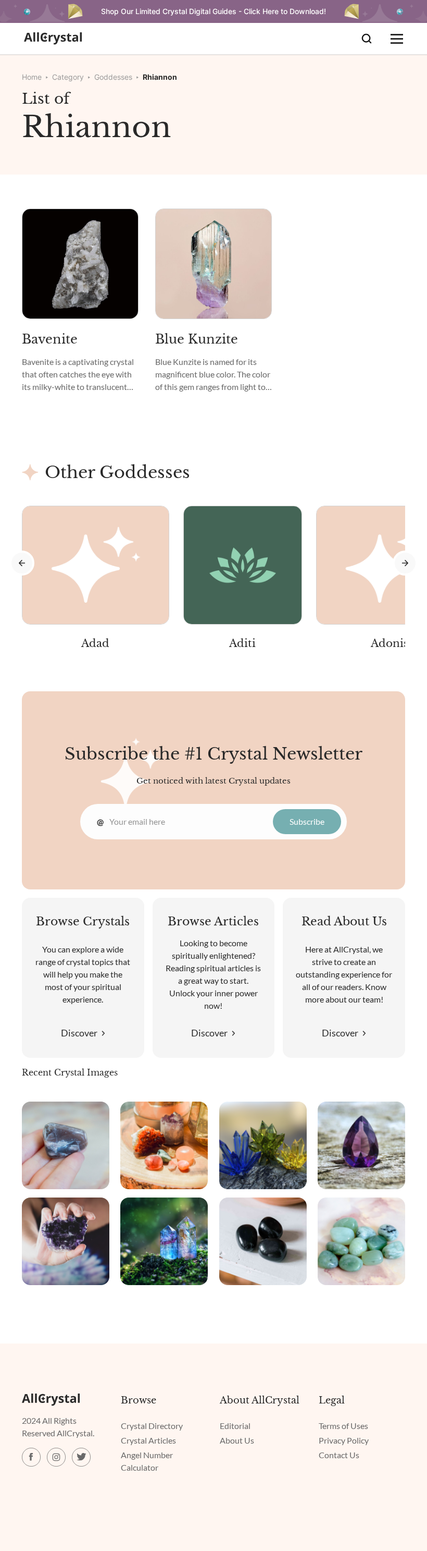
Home (32, 76)
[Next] (405, 563)
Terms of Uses (343, 1426)
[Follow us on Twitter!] (81, 1457)
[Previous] (21, 563)
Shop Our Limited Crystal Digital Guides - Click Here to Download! (213, 11)
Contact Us (339, 1455)
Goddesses (113, 76)
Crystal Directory (152, 1426)
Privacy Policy (344, 1440)
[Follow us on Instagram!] (56, 1457)
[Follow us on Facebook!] (31, 1457)
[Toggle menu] (397, 38)
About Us (237, 1440)
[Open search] (366, 38)
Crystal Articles (148, 1440)
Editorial (235, 1426)
